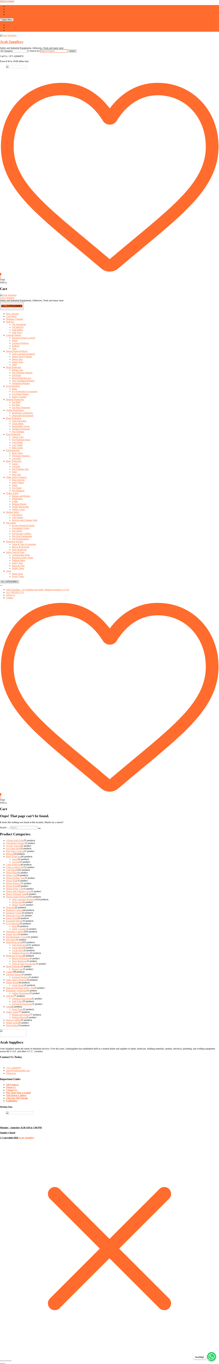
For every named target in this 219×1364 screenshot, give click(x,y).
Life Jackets (17, 517)
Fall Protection (13, 450)
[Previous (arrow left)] (1, 1363)
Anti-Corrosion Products (23, 354)
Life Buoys (17, 514)
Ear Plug (16, 405)
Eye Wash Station (20, 394)
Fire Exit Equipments (22, 536)
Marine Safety (12, 512)
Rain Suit (16, 474)
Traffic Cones (18, 509)
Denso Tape (17, 362)
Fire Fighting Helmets (22, 372)
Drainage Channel (14, 319)
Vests (14, 472)
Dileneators (17, 498)
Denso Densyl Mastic (22, 356)
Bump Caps (17, 370)
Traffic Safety (12, 493)
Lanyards (16, 458)
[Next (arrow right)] (4, 1363)
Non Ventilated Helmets (23, 380)
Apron (15, 464)
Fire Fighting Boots (21, 439)
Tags (14, 348)
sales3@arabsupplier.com (18, 11)
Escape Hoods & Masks (23, 525)
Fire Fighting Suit (20, 469)
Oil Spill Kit (17, 327)
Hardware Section (14, 541)
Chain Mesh (17, 423)
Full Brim (16, 375)
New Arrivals (12, 313)
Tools (8, 571)
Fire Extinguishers (20, 539)
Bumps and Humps (21, 496)
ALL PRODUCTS (15, 592)
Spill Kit (10, 321)
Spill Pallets (17, 330)
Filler (14, 364)
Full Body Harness (21, 456)
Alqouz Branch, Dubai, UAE (20, 6)
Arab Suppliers (11, 42)
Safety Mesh (18, 482)
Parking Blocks (19, 504)
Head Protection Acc (21, 378)
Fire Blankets (18, 490)
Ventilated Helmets (21, 383)
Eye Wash (16, 488)
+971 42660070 (13, 9)
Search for (34, 51)
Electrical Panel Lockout (23, 338)
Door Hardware (19, 549)
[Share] (7, 1360)
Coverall (16, 466)
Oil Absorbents (19, 324)
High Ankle (17, 447)
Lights (15, 501)
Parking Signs (18, 560)
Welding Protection (21, 429)
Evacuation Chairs (20, 528)
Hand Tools (17, 573)
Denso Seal (17, 359)
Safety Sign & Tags (15, 552)
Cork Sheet (11, 316)
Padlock (16, 346)
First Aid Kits (18, 480)
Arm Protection (19, 421)
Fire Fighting (18, 431)
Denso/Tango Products (16, 351)
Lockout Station (13, 335)
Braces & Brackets (20, 547)
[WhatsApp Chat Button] (211, 1356)
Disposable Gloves (21, 426)
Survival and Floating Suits (24, 520)
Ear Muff (16, 402)
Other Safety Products (16, 477)
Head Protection (13, 367)
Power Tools (18, 576)
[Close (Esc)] (10, 1360)
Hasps (15, 340)
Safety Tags (17, 563)
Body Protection (13, 461)
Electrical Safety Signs (22, 557)
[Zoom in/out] (1, 1360)
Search (72, 51)
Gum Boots (17, 442)
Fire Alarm (17, 531)
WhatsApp (11, 14)
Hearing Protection (15, 399)
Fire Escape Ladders (21, 533)
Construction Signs (21, 555)
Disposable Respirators (23, 415)
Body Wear (17, 453)
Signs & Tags (18, 565)
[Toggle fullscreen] (4, 1360)
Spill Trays (17, 332)
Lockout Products (20, 343)
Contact (9, 597)
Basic (14, 389)
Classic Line (18, 437)
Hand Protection (13, 418)
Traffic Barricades (20, 506)
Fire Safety (11, 523)
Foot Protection (13, 434)
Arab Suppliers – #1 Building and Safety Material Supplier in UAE (37, 589)
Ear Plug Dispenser (21, 407)
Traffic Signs (18, 568)
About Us (10, 595)
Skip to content (7, 1)
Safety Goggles (19, 397)
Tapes (14, 485)
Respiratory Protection (22, 413)
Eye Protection (13, 386)
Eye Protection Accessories (24, 391)
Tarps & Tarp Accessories (24, 544)
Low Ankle (17, 445)
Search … (4, 827)
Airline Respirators (15, 410)
